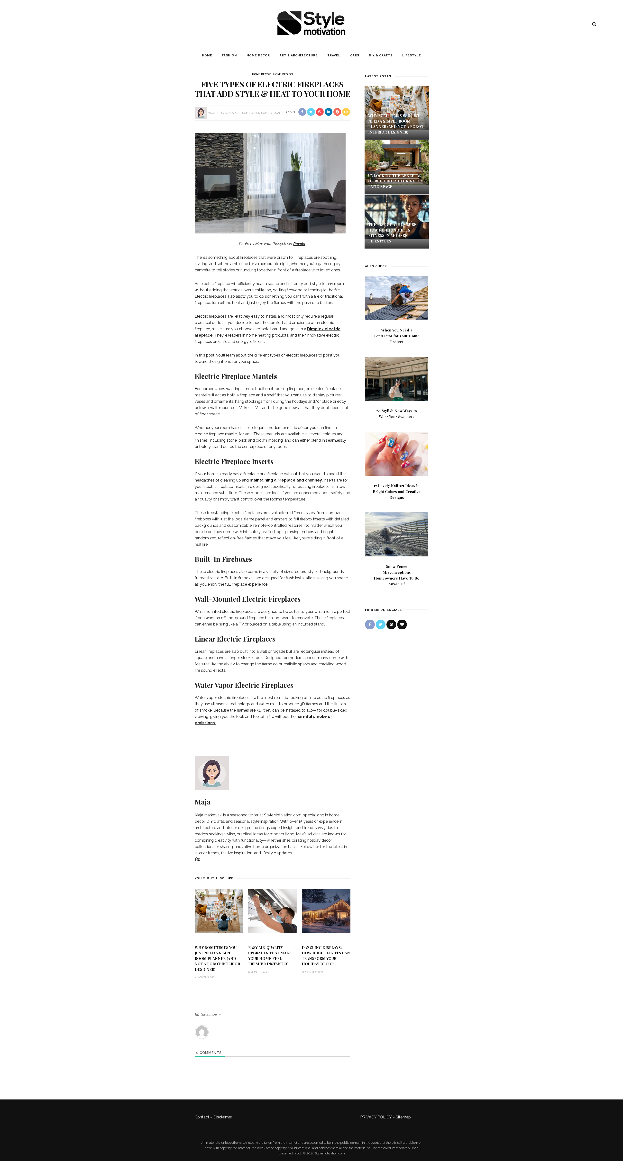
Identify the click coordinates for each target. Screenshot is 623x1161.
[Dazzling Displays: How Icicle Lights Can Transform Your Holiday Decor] (326, 911)
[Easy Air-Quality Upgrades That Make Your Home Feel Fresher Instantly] (272, 911)
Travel (333, 55)
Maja (211, 113)
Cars (354, 55)
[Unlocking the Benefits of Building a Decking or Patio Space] (397, 162)
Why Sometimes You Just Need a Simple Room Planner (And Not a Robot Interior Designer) (217, 958)
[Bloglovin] (402, 624)
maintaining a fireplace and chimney (286, 480)
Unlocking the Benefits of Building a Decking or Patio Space (395, 181)
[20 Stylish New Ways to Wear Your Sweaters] (396, 378)
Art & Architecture (299, 55)
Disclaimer (222, 1117)
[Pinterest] (198, 859)
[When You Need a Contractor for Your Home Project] (396, 297)
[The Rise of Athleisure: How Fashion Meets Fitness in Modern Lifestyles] (397, 216)
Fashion (229, 55)
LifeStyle (411, 55)
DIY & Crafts (381, 55)
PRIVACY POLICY (376, 1117)
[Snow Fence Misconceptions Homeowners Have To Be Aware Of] (396, 534)
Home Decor (258, 55)
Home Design (283, 74)
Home (207, 55)
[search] (594, 24)
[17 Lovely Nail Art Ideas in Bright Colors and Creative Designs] (396, 453)
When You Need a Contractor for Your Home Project (397, 336)
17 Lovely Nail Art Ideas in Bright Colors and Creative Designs (397, 491)
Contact (202, 1117)
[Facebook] (196, 859)
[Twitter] (380, 624)
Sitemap (403, 1117)
